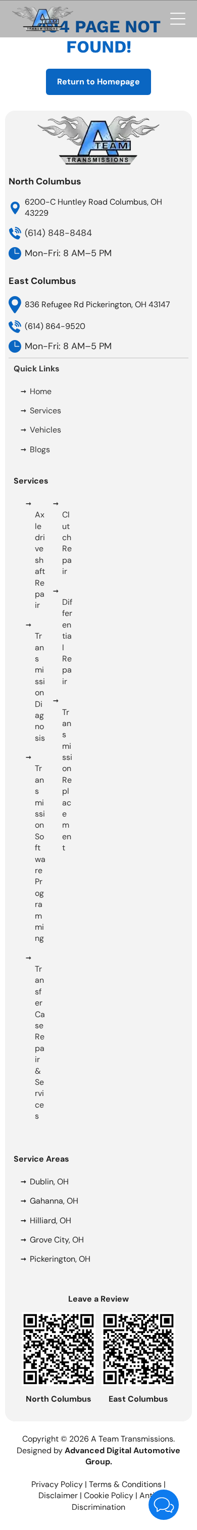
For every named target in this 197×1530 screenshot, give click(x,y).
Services (45, 410)
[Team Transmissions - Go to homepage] (98, 120)
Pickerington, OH (60, 1259)
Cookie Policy (108, 1495)
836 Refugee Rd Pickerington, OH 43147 (97, 304)
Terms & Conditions (125, 1484)
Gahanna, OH (54, 1201)
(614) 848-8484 (58, 233)
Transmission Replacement (67, 780)
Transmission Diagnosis (40, 687)
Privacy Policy (57, 1484)
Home (41, 391)
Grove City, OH (57, 1239)
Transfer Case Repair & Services (40, 1042)
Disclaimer (58, 1495)
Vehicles (45, 429)
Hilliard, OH (50, 1220)
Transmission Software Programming (40, 853)
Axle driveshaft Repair (40, 559)
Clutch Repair (67, 543)
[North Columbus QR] (58, 1317)
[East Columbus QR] (138, 1317)
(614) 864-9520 (55, 326)
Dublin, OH (49, 1181)
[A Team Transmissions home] (43, 11)
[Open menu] (177, 18)
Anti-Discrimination (115, 1501)
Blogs (40, 449)
